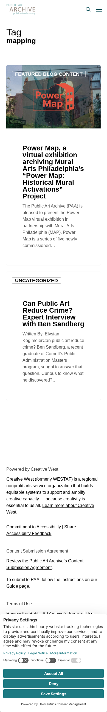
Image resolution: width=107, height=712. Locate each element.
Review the (50, 613)
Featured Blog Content (49, 74)
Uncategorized (36, 280)
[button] (99, 9)
